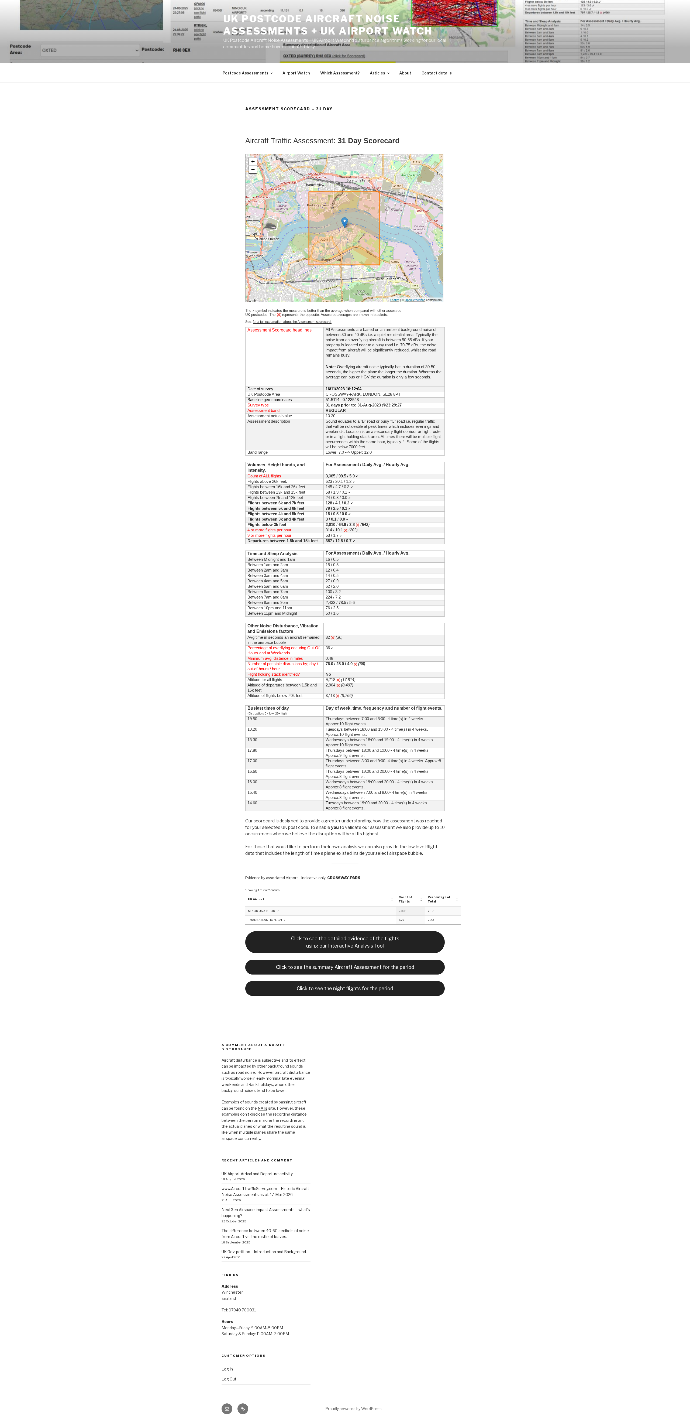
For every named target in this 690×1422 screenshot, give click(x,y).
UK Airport (256, 899)
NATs (262, 1108)
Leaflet (394, 300)
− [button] (253, 169)
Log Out (229, 1379)
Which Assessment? (340, 73)
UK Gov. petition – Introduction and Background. (264, 1251)
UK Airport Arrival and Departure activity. (257, 1173)
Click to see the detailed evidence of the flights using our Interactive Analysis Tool (345, 942)
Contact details (437, 73)
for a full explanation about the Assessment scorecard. (292, 322)
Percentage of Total (439, 899)
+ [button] (253, 161)
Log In (227, 1369)
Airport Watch (296, 73)
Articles (377, 73)
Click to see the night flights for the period (345, 988)
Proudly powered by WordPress (353, 1408)
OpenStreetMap (415, 300)
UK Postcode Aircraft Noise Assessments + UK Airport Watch (327, 25)
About (405, 73)
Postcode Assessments (245, 73)
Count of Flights (405, 899)
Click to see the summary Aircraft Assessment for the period (345, 967)
